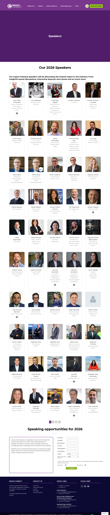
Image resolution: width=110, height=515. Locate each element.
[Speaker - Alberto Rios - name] (74, 338)
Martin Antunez (36, 270)
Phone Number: (62, 451)
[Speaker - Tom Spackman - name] (74, 202)
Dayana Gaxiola (93, 175)
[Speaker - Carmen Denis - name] (74, 234)
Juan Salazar (36, 310)
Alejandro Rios (55, 342)
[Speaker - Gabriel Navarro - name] (17, 202)
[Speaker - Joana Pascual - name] (36, 234)
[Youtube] (88, 486)
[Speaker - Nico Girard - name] (55, 370)
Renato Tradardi (93, 207)
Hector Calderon (54, 175)
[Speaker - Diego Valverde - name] (74, 306)
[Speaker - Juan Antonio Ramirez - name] (17, 306)
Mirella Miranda (36, 138)
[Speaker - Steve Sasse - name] (17, 171)
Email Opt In (60, 465)
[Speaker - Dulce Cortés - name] (17, 403)
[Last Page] (59, 422)
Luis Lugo (93, 138)
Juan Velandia (93, 406)
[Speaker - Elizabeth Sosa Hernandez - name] (93, 370)
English (103, 513)
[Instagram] (82, 486)
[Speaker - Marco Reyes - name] (55, 403)
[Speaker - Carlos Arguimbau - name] (17, 234)
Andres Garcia (17, 270)
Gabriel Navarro (17, 207)
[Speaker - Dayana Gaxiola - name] (93, 171)
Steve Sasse (17, 175)
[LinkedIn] (85, 486)
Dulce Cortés (17, 406)
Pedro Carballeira (74, 406)
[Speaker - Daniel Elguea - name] (36, 202)
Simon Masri (17, 138)
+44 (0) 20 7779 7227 (64, 493)
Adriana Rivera (55, 310)
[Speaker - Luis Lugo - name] (93, 136)
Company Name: (62, 448)
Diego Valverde (74, 310)
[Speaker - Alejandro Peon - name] (36, 338)
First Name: (62, 437)
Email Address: (62, 443)
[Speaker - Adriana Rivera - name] (55, 306)
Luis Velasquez (36, 100)
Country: (62, 453)
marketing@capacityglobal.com (67, 492)
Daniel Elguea (36, 207)
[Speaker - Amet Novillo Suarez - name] (36, 370)
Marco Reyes (55, 406)
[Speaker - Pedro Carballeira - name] (74, 403)
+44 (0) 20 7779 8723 (64, 501)
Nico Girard (55, 374)
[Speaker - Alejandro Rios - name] (55, 338)
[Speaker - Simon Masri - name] (17, 136)
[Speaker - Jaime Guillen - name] (93, 306)
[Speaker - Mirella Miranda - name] (36, 136)
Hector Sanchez (74, 175)
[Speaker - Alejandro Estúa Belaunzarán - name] (93, 234)
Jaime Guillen (93, 310)
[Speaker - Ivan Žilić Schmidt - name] (74, 370)
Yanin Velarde (93, 270)
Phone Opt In (80, 465)
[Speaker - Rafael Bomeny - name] (17, 370)
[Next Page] (56, 422)
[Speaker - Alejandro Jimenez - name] (93, 338)
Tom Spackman (74, 207)
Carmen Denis (74, 237)
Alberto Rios (74, 342)
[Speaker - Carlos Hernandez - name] (55, 136)
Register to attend (64, 485)
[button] (77, 6)
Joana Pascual (36, 237)
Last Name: (62, 440)
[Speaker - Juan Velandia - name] (93, 403)
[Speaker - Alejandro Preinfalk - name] (36, 403)
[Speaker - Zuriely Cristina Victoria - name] (55, 202)
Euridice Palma (55, 237)
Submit (71, 468)
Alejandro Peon (36, 342)
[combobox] (105, 513)
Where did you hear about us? (62, 457)
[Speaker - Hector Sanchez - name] (74, 171)
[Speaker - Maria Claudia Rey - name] (74, 136)
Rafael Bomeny (17, 374)
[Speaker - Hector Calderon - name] (55, 171)
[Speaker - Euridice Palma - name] (55, 234)
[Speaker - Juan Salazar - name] (36, 306)
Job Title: (62, 445)
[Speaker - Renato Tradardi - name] (93, 202)
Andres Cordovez (74, 100)
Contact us (62, 487)
